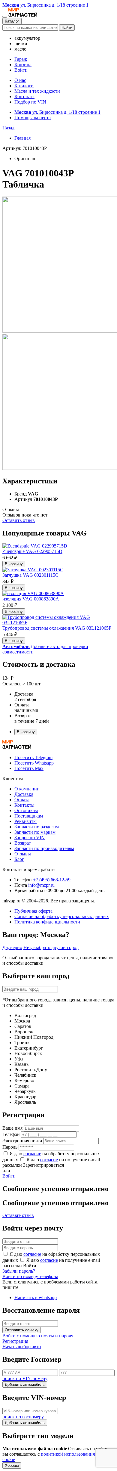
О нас (20, 80)
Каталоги (24, 85)
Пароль (9, 1147)
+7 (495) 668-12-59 (51, 879)
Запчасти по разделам (36, 826)
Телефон (11, 1134)
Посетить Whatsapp (34, 762)
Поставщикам (28, 815)
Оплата (21, 799)
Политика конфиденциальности (47, 921)
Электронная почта (22, 1140)
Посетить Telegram (33, 757)
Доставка (23, 794)
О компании (27, 788)
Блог (19, 859)
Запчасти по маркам (35, 832)
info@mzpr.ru (41, 885)
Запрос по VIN (29, 837)
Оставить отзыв (18, 520)
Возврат (22, 843)
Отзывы (22, 853)
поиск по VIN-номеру (24, 1378)
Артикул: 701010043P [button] (24, 148)
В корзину (14, 564)
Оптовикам (26, 810)
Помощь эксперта (32, 117)
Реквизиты (25, 821)
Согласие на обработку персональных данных (61, 916)
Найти (67, 27)
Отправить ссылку (21, 1330)
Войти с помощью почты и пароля (37, 1335)
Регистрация (15, 1341)
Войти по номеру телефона (30, 1276)
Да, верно (12, 947)
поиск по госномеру (23, 1416)
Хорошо (12, 1465)
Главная (22, 138)
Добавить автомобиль (25, 1384)
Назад (8, 127)
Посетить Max (29, 768)
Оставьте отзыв (18, 1215)
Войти (21, 70)
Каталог (12, 21)
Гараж (20, 59)
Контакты (24, 96)
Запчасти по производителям (44, 848)
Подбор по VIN (30, 101)
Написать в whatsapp (35, 1297)
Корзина (23, 64)
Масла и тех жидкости (37, 91)
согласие (32, 1153)
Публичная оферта (33, 911)
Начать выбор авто (21, 1346)
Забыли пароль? (18, 1271)
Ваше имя (12, 1128)
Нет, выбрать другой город (51, 947)
